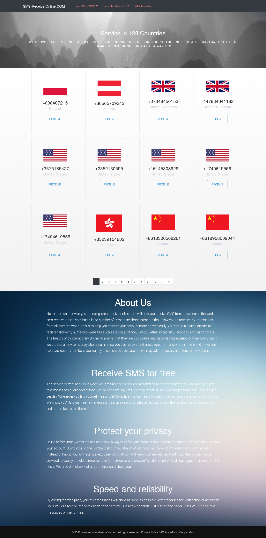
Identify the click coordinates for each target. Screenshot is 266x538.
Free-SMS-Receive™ (116, 6)
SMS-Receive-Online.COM (44, 6)
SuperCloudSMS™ (86, 6)
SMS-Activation (143, 6)
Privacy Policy (149, 532)
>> (169, 281)
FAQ (162, 532)
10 (154, 281)
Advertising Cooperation (180, 532)
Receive (55, 119)
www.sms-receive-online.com (99, 532)
